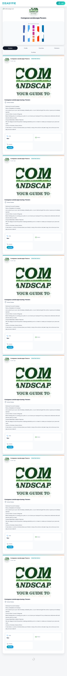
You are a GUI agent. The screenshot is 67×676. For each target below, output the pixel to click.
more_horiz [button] (61, 59)
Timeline (10, 48)
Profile (25, 48)
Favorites (41, 48)
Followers (56, 48)
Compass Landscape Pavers (20, 59)
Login (61, 3)
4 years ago (13, 61)
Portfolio (33, 52)
